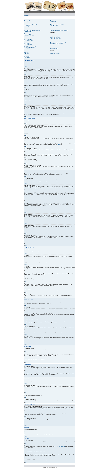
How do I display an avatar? (27, 34)
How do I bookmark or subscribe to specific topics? (56, 43)
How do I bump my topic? (27, 48)
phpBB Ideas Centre (62, 446)
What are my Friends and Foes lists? (54, 33)
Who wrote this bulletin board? (53, 51)
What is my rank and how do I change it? (29, 35)
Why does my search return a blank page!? (55, 38)
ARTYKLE (62, 11)
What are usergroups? (53, 22)
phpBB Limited (47, 441)
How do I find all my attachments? (54, 48)
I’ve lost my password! (27, 25)
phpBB (59, 144)
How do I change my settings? (28, 29)
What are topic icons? (27, 57)
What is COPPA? (26, 21)
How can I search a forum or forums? (54, 36)
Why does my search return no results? (55, 37)
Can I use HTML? (26, 51)
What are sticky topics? (27, 55)
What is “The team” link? (53, 26)
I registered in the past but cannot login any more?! (30, 24)
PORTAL (43, 11)
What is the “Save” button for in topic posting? (30, 46)
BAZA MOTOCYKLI (48, 11)
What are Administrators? (53, 20)
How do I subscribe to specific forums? (55, 44)
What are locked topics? (27, 56)
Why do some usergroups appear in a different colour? (57, 24)
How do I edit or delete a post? (28, 39)
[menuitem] (29, 14)
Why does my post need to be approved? (29, 47)
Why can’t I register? (26, 22)
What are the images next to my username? (29, 33)
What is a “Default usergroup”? (54, 25)
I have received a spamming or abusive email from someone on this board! (59, 30)
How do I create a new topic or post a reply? (29, 38)
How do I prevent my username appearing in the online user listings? (32, 30)
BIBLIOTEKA (58, 11)
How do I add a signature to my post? (29, 40)
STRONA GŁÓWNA (35, 11)
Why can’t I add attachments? (28, 44)
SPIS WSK (53, 11)
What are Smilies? (26, 52)
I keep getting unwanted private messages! (55, 29)
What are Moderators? (53, 21)
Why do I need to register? (27, 20)
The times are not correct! (27, 31)
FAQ (39, 11)
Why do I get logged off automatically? (29, 26)
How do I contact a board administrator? (55, 53)
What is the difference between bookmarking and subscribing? (58, 42)
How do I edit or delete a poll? (28, 42)
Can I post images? (26, 53)
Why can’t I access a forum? (27, 43)
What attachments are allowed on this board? (55, 47)
